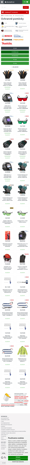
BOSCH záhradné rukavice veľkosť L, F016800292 (7, 153)
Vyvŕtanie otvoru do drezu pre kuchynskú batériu (13, 431)
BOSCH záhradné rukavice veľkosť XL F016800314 (22, 153)
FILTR (15, 48)
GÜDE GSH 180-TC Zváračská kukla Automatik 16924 (7, 130)
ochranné (21, 398)
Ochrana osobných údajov (8, 429)
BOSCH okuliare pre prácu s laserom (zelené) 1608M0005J (22, 130)
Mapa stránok (4, 434)
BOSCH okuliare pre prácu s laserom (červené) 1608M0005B (22, 107)
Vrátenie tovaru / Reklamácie (8, 433)
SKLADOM (15, 67)
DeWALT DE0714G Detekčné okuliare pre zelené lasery (7, 222)
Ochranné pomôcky (19, 15)
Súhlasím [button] (18, 457)
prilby (24, 398)
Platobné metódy (5, 423)
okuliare (21, 402)
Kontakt (3, 426)
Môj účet (3, 444)
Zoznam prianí (4, 447)
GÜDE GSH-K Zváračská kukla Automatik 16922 (8, 107)
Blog (2, 438)
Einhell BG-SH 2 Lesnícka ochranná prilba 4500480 (7, 268)
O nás (2, 421)
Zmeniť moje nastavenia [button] (18, 461)
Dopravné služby (5, 419)
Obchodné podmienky (6, 428)
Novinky (3, 448)
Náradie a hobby (8, 15)
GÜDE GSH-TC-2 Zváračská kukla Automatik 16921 (8, 176)
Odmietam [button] (18, 459)
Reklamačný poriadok (6, 424)
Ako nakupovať (5, 418)
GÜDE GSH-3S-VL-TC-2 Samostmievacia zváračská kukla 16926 (22, 245)
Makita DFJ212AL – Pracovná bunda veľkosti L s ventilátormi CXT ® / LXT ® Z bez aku (22, 361)
